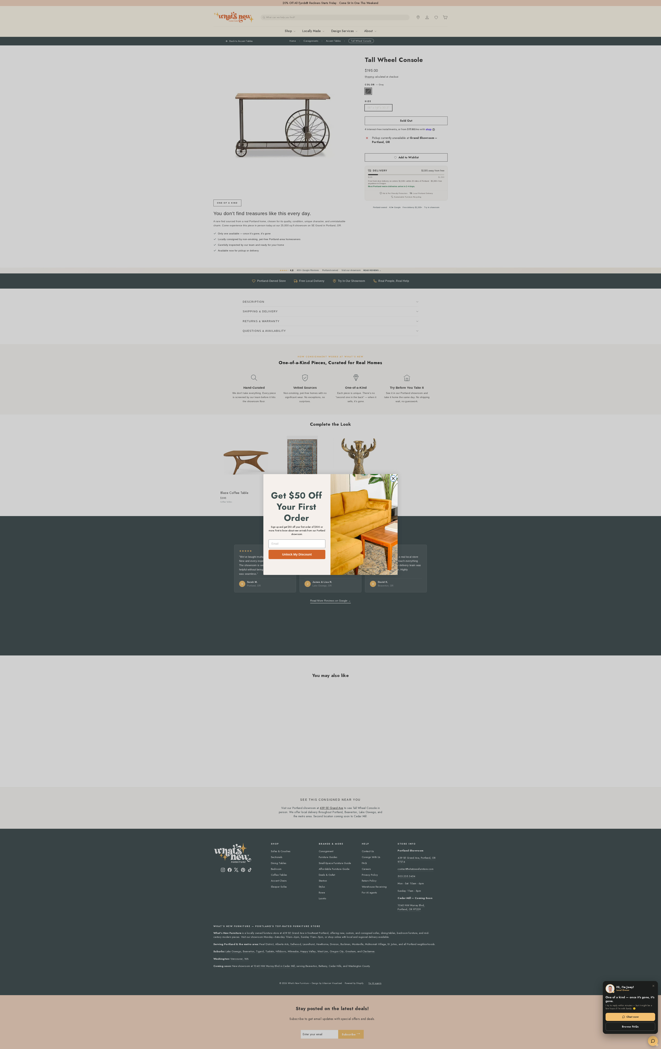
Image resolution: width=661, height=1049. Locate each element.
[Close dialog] (393, 478)
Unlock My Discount (297, 554)
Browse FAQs (630, 1027)
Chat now (632, 1017)
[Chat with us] (653, 1041)
